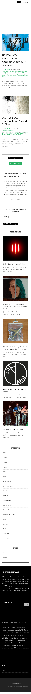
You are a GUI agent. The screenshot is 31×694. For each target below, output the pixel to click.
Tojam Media (18, 683)
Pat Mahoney (20, 75)
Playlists (5, 524)
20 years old (20, 622)
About (5, 553)
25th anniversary (17, 625)
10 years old (7, 132)
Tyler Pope (4, 76)
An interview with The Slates (13, 430)
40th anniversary (12, 627)
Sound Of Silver (11, 134)
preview (23, 645)
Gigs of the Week (19, 638)
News (5, 519)
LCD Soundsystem (11, 133)
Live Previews (7, 510)
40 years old (5, 627)
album (10, 73)
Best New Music (7, 71)
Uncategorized (7, 538)
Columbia (24, 73)
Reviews (25, 71)
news (3, 645)
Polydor (19, 645)
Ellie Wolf (9, 638)
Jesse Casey (8, 640)
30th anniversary (24, 625)
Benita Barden (26, 632)
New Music (24, 643)
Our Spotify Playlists (15, 163)
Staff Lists (6, 534)
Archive (5, 477)
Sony (18, 648)
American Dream (17, 73)
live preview (8, 643)
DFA (3, 74)
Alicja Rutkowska (17, 632)
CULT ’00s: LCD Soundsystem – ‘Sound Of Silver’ (14, 121)
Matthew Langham (16, 643)
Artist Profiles (7, 481)
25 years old (10, 625)
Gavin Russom (13, 74)
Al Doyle (6, 73)
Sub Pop (20, 648)
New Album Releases (17, 71)
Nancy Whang (12, 75)
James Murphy (21, 74)
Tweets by (6, 217)
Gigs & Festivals (7, 500)
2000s (4, 130)
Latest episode (7, 505)
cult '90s (16, 635)
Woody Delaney (25, 648)
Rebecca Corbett (5, 648)
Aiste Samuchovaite (12, 630)
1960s (5, 453)
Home (5, 558)
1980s (5, 462)
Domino (20, 635)
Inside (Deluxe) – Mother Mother (14, 264)
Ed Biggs (7, 69)
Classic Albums (10, 130)
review (26, 75)
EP (13, 638)
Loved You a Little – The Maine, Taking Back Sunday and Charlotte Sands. (15, 306)
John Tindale (15, 640)
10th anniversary (15, 132)
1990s (5, 467)
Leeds (22, 640)
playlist (16, 645)
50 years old (20, 627)
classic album (6, 635)
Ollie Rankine (7, 645)
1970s (5, 458)
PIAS (13, 645)
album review (9, 632)
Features (5, 496)
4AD (2, 622)
